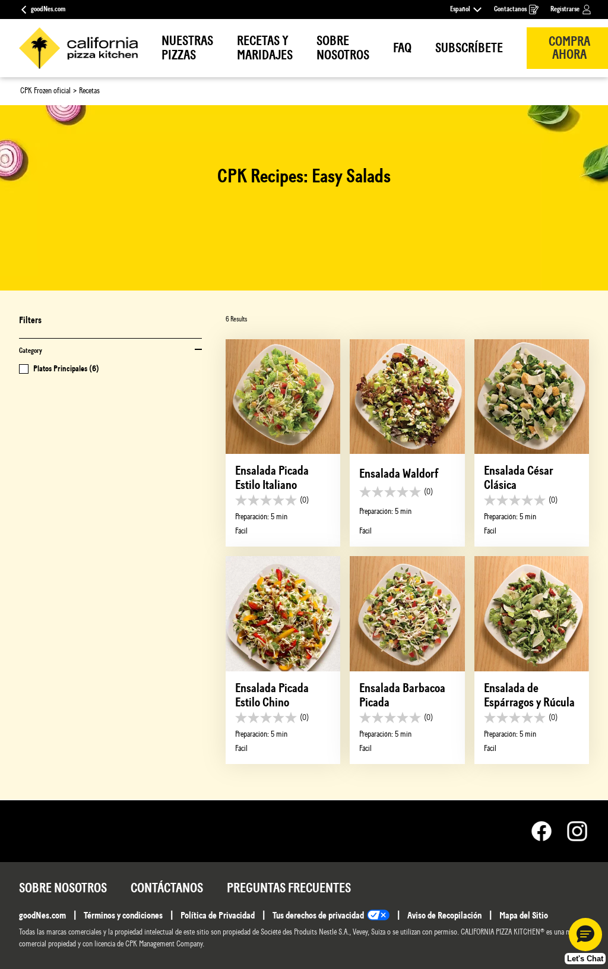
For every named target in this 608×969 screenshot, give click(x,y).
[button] (585, 934)
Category (30, 350)
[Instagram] (577, 831)
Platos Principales (66, 369)
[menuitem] (187, 48)
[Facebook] (547, 831)
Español (460, 9)
